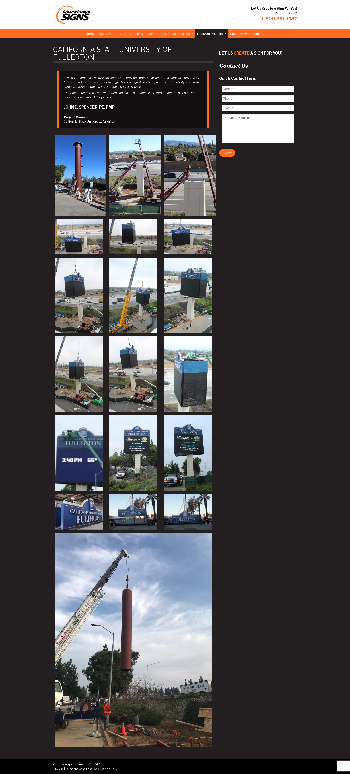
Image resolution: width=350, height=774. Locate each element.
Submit (227, 152)
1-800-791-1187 (279, 18)
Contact (258, 34)
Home (90, 34)
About (105, 35)
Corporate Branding (129, 34)
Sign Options (158, 35)
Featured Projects (212, 35)
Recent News (239, 34)
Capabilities (183, 35)
